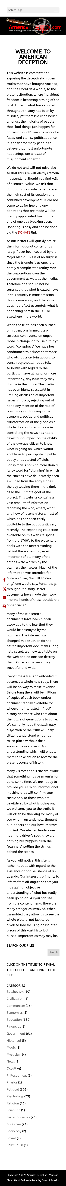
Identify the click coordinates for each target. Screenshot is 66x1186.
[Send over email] (4, 597)
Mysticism (14, 1055)
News (11, 1061)
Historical (14, 1041)
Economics (15, 1013)
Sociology (14, 1131)
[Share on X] (4, 588)
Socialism (14, 1124)
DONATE (24, 232)
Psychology (15, 1096)
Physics (12, 1082)
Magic (11, 1047)
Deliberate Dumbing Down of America (40, 1180)
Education (14, 1020)
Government (16, 1034)
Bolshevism (15, 992)
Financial (14, 1027)
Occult (11, 1068)
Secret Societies (18, 1117)
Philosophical (17, 1075)
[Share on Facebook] (4, 579)
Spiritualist (15, 1145)
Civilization (15, 999)
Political (13, 1089)
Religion (13, 1103)
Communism (16, 1006)
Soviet (11, 1138)
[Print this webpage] (4, 606)
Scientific (13, 1110)
